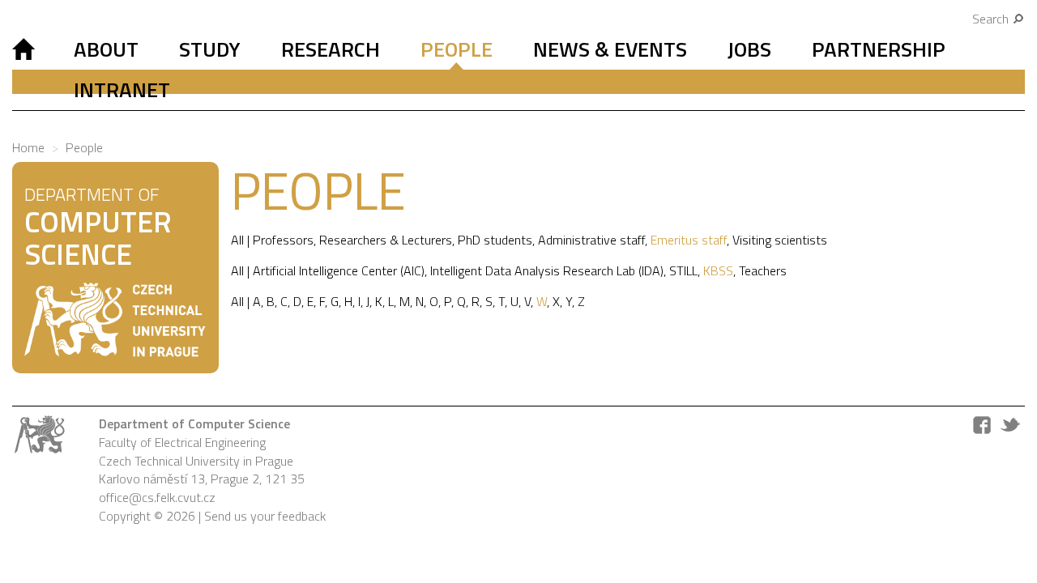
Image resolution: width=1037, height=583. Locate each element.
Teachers (763, 270)
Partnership (878, 49)
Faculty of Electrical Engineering (182, 442)
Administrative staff (591, 239)
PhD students (495, 239)
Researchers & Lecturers (385, 239)
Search (992, 18)
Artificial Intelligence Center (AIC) (339, 270)
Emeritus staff (689, 239)
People (456, 49)
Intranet (122, 89)
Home (28, 147)
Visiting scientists (779, 239)
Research (330, 49)
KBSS (718, 270)
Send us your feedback (265, 516)
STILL (683, 270)
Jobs (749, 49)
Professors (283, 239)
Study (210, 49)
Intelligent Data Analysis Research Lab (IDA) (547, 270)
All (237, 239)
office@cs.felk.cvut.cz (157, 497)
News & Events (610, 49)
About (106, 49)
